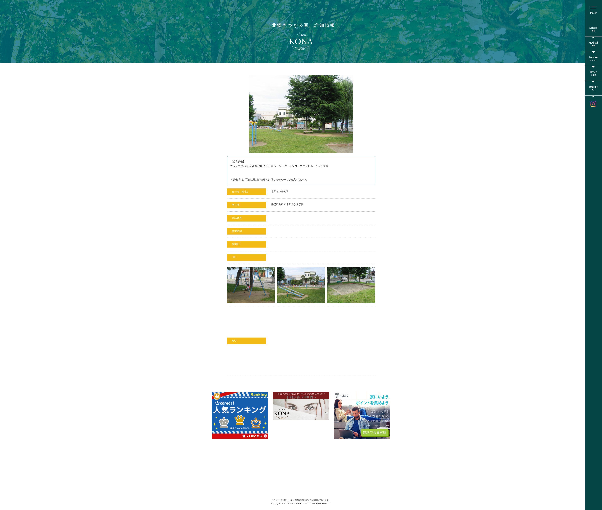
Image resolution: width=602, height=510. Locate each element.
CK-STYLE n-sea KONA (302, 503)
